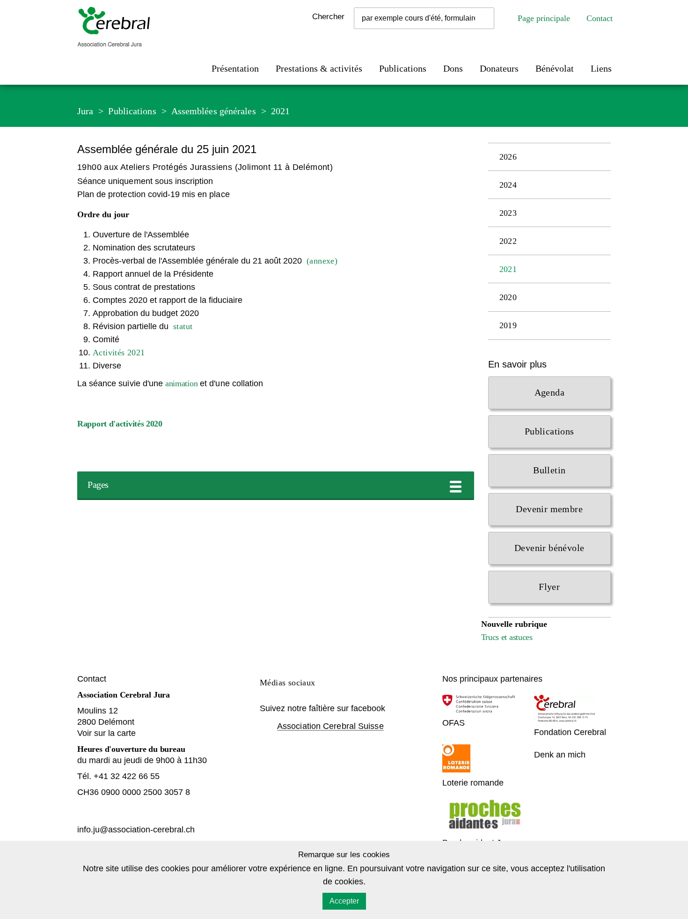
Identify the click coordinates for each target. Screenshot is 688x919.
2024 (508, 185)
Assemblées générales (213, 111)
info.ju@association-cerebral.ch (137, 829)
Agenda (549, 392)
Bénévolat (554, 68)
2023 (508, 213)
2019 (508, 325)
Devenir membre (549, 509)
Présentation (235, 68)
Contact (599, 18)
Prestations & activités (319, 68)
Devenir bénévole (549, 548)
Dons (453, 68)
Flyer (549, 586)
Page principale (544, 18)
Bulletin (549, 470)
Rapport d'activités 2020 (119, 423)
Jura (85, 111)
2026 (508, 157)
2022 (508, 241)
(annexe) (322, 260)
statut (182, 326)
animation (181, 383)
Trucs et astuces (507, 637)
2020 (508, 297)
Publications (402, 68)
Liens (601, 68)
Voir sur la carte (106, 733)
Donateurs (499, 68)
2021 (280, 111)
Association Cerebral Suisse (330, 726)
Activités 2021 (119, 352)
